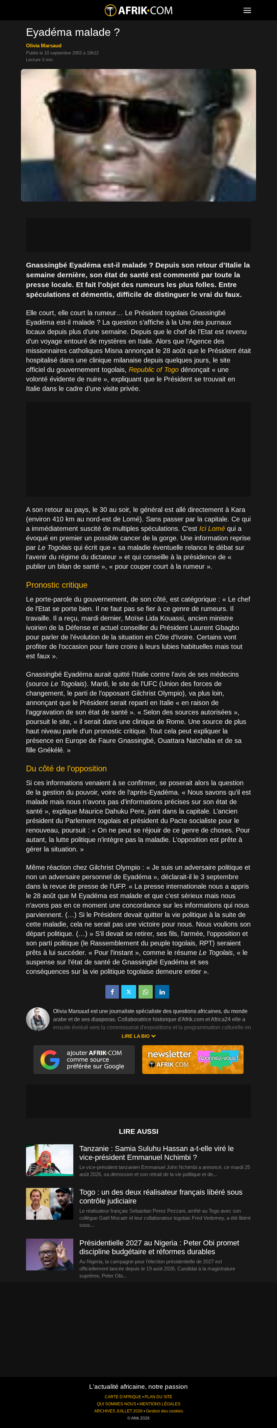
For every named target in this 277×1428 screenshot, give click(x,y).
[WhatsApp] (145, 992)
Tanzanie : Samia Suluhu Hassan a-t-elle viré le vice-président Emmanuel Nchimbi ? (156, 1153)
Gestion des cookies (164, 1411)
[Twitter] (128, 992)
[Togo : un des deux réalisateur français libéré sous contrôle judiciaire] (49, 1204)
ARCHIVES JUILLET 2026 (118, 1411)
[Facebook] (112, 992)
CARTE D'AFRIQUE (123, 1397)
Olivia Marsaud (43, 45)
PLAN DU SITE (158, 1397)
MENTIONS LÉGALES (160, 1404)
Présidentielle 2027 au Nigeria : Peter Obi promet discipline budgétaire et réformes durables (159, 1247)
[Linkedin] (162, 992)
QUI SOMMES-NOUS (116, 1404)
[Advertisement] (138, 235)
